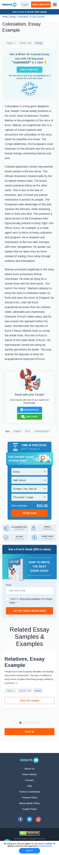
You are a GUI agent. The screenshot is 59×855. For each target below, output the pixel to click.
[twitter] (29, 819)
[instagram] (38, 819)
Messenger (31, 409)
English (17, 431)
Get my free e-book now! (29, 610)
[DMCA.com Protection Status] (29, 833)
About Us (29, 768)
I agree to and (31, 601)
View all (29, 731)
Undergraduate (41, 431)
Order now (29, 513)
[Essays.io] (29, 760)
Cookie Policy (29, 809)
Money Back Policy (30, 803)
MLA (27, 431)
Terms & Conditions (29, 791)
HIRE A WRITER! (41, 4)
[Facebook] (20, 819)
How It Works (30, 774)
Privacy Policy (29, 797)
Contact (29, 780)
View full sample (29, 700)
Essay (39, 43)
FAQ (29, 786)
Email (8, 585)
